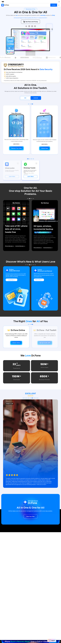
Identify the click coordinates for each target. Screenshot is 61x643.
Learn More (12, 178)
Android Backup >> (19, 249)
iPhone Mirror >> (38, 249)
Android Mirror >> (47, 249)
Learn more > (16, 145)
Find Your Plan (30, 518)
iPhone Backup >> (9, 249)
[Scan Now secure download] (26, 28)
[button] (29, 105)
